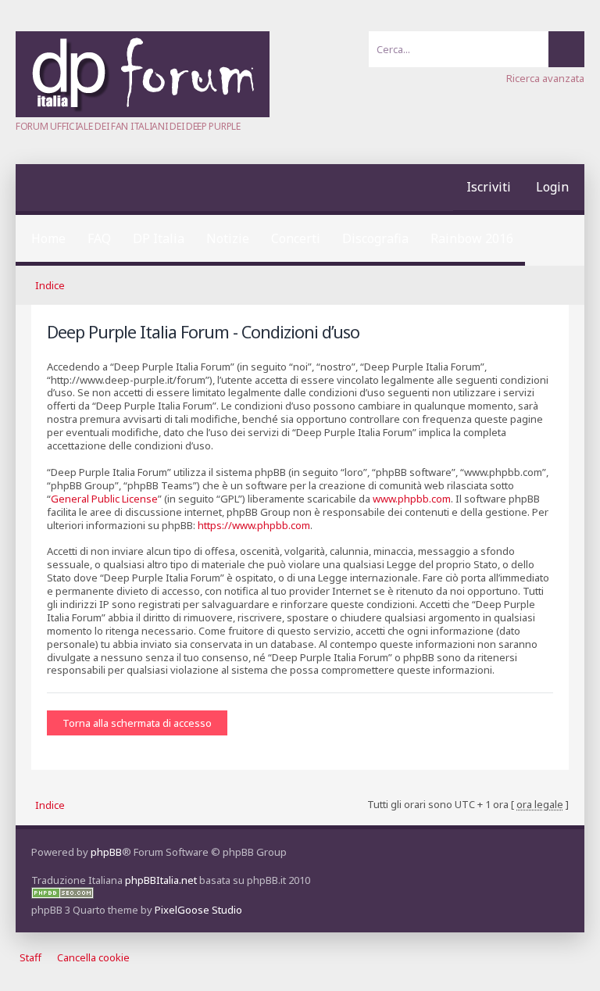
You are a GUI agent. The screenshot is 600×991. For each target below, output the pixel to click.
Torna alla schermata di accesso (137, 723)
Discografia (375, 238)
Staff (30, 957)
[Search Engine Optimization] (62, 895)
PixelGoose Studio (198, 910)
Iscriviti (488, 186)
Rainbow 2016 (471, 238)
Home (48, 238)
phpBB (106, 852)
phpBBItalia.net (161, 880)
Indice (50, 285)
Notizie (227, 238)
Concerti (295, 238)
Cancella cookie (93, 957)
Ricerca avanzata (545, 78)
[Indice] (143, 113)
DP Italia (158, 238)
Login (552, 186)
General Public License (104, 499)
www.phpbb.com (412, 499)
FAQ (99, 238)
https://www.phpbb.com (254, 525)
